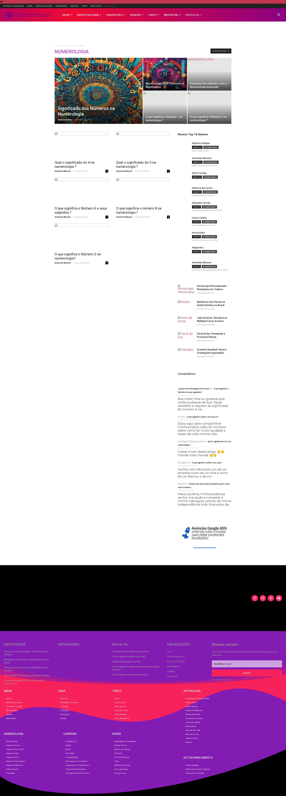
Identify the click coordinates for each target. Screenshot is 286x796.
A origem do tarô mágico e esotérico (130, 651)
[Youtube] (279, 598)
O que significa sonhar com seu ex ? (202, 416)
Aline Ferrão (199, 173)
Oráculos (110, 6)
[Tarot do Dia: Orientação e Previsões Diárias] (186, 338)
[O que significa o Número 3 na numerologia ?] (209, 107)
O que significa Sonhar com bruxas (130, 674)
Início (57, 45)
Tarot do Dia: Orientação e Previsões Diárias (26, 675)
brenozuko (198, 232)
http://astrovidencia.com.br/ (203, 195)
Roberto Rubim (65, 119)
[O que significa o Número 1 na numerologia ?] (165, 107)
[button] (279, 15)
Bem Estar (96, 6)
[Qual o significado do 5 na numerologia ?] (143, 145)
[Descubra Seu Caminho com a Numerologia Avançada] (209, 74)
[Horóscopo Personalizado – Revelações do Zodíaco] (186, 290)
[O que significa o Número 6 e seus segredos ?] (81, 191)
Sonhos (74, 6)
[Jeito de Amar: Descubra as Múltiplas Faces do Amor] (186, 322)
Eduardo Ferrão (201, 202)
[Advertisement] (143, 33)
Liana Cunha (199, 217)
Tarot (84, 6)
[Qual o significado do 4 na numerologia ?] (81, 145)
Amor (29, 6)
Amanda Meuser (63, 171)
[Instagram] (263, 598)
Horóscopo (61, 6)
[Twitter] (271, 598)
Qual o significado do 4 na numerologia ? (74, 164)
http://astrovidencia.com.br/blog (204, 240)
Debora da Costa (202, 187)
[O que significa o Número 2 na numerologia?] (81, 237)
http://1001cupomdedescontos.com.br (207, 210)
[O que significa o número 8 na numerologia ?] (143, 191)
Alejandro (198, 247)
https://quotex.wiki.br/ (200, 151)
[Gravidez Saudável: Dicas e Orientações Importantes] (186, 353)
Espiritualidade (44, 6)
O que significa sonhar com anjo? (206, 462)
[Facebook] (255, 598)
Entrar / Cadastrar (13, 6)
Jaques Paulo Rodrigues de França (194, 388)
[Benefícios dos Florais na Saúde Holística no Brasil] (186, 306)
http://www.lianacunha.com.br (203, 225)
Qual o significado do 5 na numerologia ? (136, 164)
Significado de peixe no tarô (126, 661)
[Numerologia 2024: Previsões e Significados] (165, 74)
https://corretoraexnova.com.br (204, 166)
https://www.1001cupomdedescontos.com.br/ (210, 270)
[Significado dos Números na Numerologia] (99, 96)
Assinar (247, 673)
